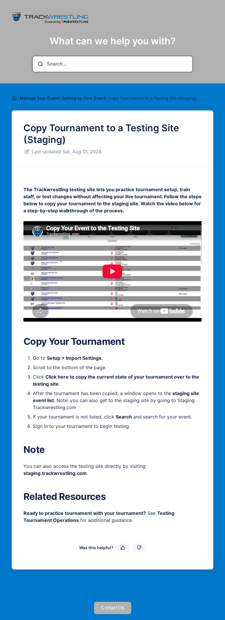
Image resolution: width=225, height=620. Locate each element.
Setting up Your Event (83, 97)
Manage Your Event (39, 97)
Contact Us (112, 607)
